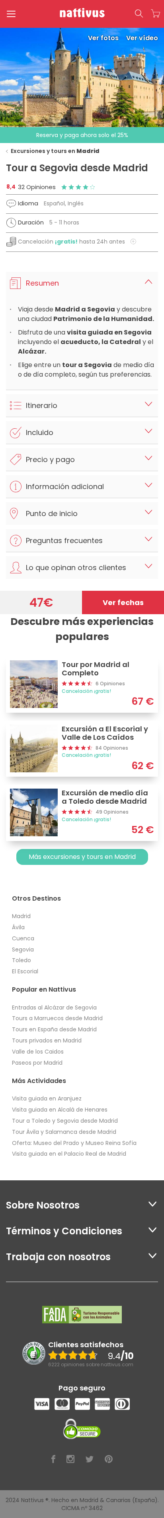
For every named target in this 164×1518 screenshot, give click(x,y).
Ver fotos (104, 38)
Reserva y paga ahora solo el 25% (82, 135)
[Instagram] (70, 1459)
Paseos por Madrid (37, 1063)
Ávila (18, 927)
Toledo (21, 960)
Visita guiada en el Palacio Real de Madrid (69, 1154)
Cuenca (23, 938)
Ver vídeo (142, 38)
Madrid (21, 916)
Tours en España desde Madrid (54, 1029)
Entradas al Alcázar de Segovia (54, 1007)
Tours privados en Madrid (47, 1040)
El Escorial (25, 971)
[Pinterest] (109, 1459)
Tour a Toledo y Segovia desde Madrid (65, 1121)
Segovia (23, 949)
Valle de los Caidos (38, 1052)
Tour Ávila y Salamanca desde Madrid (64, 1132)
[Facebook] (53, 1459)
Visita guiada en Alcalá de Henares (59, 1110)
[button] (139, 14)
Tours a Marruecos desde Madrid (57, 1018)
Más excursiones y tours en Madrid (82, 856)
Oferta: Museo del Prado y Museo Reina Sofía (74, 1143)
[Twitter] (90, 1459)
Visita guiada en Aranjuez (47, 1098)
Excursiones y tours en (55, 151)
